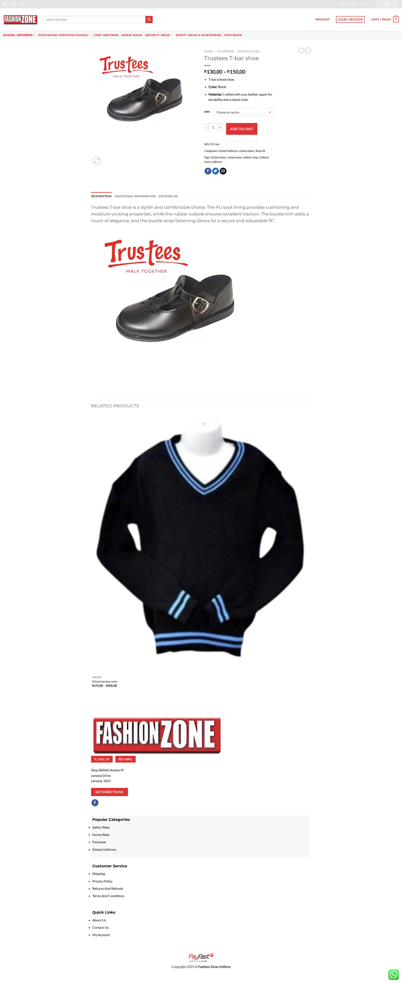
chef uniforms (106, 35)
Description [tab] (101, 196)
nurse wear (132, 35)
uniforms (217, 161)
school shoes (248, 51)
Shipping (98, 874)
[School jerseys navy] (200, 543)
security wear (157, 35)
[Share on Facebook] (208, 171)
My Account (101, 935)
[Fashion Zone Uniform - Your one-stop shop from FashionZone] (20, 19)
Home (208, 51)
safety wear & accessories (198, 35)
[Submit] (149, 19)
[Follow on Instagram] (102, 802)
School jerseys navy (104, 681)
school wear (234, 157)
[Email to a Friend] (223, 171)
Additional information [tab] (135, 196)
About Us (99, 920)
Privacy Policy (102, 881)
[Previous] (93, 702)
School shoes (218, 157)
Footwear (99, 842)
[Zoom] (97, 161)
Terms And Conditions (108, 896)
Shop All (260, 151)
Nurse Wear (101, 835)
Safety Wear (101, 827)
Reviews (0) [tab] (168, 196)
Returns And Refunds (107, 888)
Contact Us (100, 927)
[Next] (107, 158)
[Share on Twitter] (215, 171)
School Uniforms (17, 35)
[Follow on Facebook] (94, 802)
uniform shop (250, 157)
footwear (233, 35)
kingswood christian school (63, 35)
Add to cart (241, 129)
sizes (207, 111)
